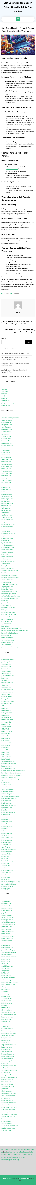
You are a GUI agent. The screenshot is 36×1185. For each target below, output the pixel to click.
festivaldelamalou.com (8, 922)
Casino (14, 293)
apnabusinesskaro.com (8, 1128)
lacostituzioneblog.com (8, 861)
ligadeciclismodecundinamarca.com (11, 628)
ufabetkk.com (5, 1008)
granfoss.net (5, 1089)
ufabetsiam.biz (5, 715)
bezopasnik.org (6, 1040)
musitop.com (5, 856)
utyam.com (4, 859)
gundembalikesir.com (7, 676)
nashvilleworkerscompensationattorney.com (14, 631)
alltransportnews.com (7, 761)
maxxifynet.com (6, 439)
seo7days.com (5, 1026)
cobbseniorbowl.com (7, 792)
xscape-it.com (5, 787)
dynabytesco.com (6, 515)
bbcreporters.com (6, 766)
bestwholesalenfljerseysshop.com (11, 775)
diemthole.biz (5, 1005)
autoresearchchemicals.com (9, 1126)
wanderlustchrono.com (8, 545)
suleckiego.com (6, 1130)
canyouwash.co (6, 667)
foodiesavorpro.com (7, 529)
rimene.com (4, 1063)
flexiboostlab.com (6, 497)
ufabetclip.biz (5, 708)
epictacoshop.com (6, 1052)
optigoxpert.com (6, 483)
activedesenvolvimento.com (9, 584)
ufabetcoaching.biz (7, 638)
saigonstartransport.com (8, 1045)
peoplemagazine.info (7, 662)
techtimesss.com (6, 941)
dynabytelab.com (6, 429)
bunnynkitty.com (6, 1038)
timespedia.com (6, 1001)
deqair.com (4, 829)
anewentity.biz (5, 1022)
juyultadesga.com (6, 803)
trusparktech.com (6, 471)
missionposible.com (7, 1105)
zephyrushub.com (6, 425)
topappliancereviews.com (9, 1114)
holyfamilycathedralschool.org (10, 633)
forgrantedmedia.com (7, 931)
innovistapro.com (6, 494)
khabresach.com (6, 1121)
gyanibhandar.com (6, 704)
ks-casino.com (5, 819)
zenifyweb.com (5, 564)
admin (18, 312)
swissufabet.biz (6, 717)
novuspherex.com (6, 466)
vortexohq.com (5, 531)
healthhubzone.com (7, 683)
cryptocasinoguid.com (8, 768)
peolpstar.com (5, 934)
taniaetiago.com (6, 875)
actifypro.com (5, 487)
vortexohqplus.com (7, 499)
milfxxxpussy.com (6, 852)
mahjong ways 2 (16, 1155)
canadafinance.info (7, 1059)
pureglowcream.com (7, 1029)
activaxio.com (5, 513)
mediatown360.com (7, 1100)
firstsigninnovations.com (8, 924)
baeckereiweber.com (7, 660)
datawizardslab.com (7, 520)
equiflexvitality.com (7, 580)
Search (3, 338)
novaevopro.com (6, 469)
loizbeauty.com (5, 996)
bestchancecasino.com (8, 608)
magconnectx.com (6, 622)
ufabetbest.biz (5, 738)
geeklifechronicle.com (7, 524)
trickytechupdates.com (8, 1117)
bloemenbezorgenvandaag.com (10, 1031)
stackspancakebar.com (8, 1075)
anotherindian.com (7, 870)
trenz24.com (5, 992)
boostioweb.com (6, 422)
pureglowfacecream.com (8, 1015)
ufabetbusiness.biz (7, 720)
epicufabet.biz (5, 748)
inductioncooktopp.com (8, 615)
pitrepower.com (6, 1098)
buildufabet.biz (5, 759)
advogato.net (5, 971)
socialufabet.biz (6, 734)
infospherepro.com (7, 527)
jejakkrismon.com (6, 1003)
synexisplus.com (6, 434)
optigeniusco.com (6, 464)
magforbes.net (5, 959)
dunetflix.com (5, 847)
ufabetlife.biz (5, 729)
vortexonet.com (6, 436)
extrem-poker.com (6, 817)
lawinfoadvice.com (6, 840)
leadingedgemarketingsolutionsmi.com (13, 771)
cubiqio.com (5, 522)
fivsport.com (5, 836)
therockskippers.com (7, 1086)
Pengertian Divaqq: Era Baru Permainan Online (15, 353)
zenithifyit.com (5, 455)
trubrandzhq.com (6, 473)
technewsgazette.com (8, 1012)
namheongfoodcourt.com (9, 1077)
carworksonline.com (7, 938)
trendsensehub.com (7, 550)
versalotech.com (6, 506)
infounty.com (5, 810)
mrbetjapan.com (6, 1019)
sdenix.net (4, 964)
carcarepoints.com (6, 822)
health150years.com (7, 948)
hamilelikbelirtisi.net (7, 503)
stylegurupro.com (6, 517)
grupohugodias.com (7, 826)
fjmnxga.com (5, 1042)
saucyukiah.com (6, 901)
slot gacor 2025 (9, 1149)
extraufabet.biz (6, 727)
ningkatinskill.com (6, 833)
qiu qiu (3, 396)
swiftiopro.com (5, 501)
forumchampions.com (7, 918)
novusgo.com (5, 541)
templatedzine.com (7, 838)
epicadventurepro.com (8, 534)
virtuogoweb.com (6, 694)
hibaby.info (4, 601)
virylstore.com (5, 943)
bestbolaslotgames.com (8, 594)
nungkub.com (5, 868)
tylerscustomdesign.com (8, 936)
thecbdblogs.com (6, 1124)
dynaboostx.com (6, 490)
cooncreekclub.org (7, 911)
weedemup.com (6, 605)
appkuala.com (5, 1024)
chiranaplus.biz (5, 1073)
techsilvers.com (6, 831)
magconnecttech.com (7, 561)
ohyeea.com (5, 863)
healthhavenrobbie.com (8, 573)
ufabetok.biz (5, 752)
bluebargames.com (7, 920)
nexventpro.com (6, 478)
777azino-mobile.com (7, 789)
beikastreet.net (6, 904)
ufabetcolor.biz (5, 724)
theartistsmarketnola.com (9, 1070)
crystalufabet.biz (6, 750)
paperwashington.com (8, 603)
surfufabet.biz (5, 736)
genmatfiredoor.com (7, 568)
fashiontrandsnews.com (8, 764)
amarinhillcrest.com (7, 966)
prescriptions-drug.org (8, 950)
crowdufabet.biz (6, 757)
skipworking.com (6, 994)
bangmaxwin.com (6, 1047)
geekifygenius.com (7, 557)
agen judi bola (18, 1149)
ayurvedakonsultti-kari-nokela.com (11, 780)
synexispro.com (6, 624)
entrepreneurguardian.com (9, 598)
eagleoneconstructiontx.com (10, 578)
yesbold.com (5, 680)
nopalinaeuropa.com (7, 886)
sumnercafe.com (6, 845)
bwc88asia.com (5, 815)
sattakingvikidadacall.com (9, 591)
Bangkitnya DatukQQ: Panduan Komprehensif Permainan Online (15, 365)
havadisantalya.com (7, 669)
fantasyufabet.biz (6, 713)
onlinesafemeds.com (7, 701)
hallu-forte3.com (6, 1082)
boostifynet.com (6, 476)
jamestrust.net (5, 989)
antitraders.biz (5, 782)
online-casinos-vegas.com (9, 1107)
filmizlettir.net (5, 906)
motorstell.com (5, 945)
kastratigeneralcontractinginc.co (11, 773)
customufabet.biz (6, 743)
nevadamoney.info (6, 1061)
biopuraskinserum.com (8, 1054)
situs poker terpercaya (18, 1157)
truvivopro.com (5, 448)
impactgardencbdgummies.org (10, 882)
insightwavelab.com (7, 536)
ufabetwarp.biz (5, 706)
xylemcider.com (6, 873)
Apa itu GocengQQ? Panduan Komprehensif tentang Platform (14, 371)
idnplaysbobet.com (7, 589)
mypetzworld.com (6, 808)
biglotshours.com (6, 697)
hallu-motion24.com (7, 1084)
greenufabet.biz (6, 722)
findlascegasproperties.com (9, 571)
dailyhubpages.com (7, 587)
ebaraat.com (5, 685)
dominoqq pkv (5, 401)
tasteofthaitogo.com (7, 1036)
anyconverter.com (6, 999)
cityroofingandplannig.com (9, 798)
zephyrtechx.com (6, 480)
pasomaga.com (5, 880)
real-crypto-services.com (8, 805)
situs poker (4, 391)
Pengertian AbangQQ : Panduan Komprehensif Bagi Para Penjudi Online (15, 359)
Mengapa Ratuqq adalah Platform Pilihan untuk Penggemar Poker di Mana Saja (19, 330)
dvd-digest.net (5, 1068)
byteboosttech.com (7, 690)
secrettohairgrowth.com (8, 1033)
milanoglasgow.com (7, 1080)
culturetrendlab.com (7, 547)
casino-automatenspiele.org (9, 982)
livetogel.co (4, 566)
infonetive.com (5, 1049)
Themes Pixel (15, 1179)
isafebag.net (5, 973)
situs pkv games (24, 1152)
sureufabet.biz (5, 741)
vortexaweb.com (6, 462)
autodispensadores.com (8, 612)
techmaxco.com (6, 508)
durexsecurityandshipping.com (10, 796)
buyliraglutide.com (6, 699)
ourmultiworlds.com (7, 908)
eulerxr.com (4, 554)
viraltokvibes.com (6, 955)
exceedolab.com (6, 510)
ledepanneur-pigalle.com (8, 1066)
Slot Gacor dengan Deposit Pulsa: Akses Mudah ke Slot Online (18, 7)
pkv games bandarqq (7, 403)
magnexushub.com (7, 692)
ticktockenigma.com (7, 552)
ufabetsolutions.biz (7, 731)
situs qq (8, 1155)
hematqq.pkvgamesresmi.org (10, 1160)
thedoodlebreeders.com (8, 824)
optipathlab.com (6, 427)
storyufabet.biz (6, 745)
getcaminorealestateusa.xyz (9, 647)
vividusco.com (5, 450)
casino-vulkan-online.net (8, 1096)
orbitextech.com (6, 559)
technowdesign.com (7, 794)
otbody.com (4, 987)
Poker (17, 293)
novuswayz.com (6, 485)
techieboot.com (6, 673)
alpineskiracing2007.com (8, 1093)
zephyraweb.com (6, 459)
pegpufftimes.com (6, 913)
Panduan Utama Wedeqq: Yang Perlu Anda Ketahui (16, 376)
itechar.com (4, 678)
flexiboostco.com (6, 420)
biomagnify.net (5, 889)
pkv (2, 1149)
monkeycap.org (6, 961)
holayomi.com (5, 626)
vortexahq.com (5, 453)
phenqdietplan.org (6, 842)
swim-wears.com (6, 929)
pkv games (27, 1149)
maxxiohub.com (6, 457)
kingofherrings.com (7, 1017)
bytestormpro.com (7, 543)
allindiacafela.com (6, 1091)
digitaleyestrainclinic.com (9, 1103)
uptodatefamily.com (7, 854)
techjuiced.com (6, 687)
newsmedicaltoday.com (8, 617)
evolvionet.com (6, 432)
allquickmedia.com (6, 1010)
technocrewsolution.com (8, 952)
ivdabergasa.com (6, 801)
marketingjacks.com (7, 1112)
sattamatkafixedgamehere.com (10, 596)
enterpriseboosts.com (8, 978)
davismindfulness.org (7, 640)
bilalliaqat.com (5, 610)
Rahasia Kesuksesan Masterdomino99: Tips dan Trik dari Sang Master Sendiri (17, 322)
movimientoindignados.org (9, 849)
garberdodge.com (6, 927)
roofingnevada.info (7, 619)
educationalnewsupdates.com (10, 418)
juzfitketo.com (5, 877)
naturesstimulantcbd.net (8, 884)
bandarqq (4, 394)
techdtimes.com (6, 671)
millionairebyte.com (7, 642)
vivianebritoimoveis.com (8, 957)
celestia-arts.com (6, 915)
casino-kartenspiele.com (8, 980)
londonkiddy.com (6, 635)
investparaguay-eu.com (8, 812)
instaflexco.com (6, 492)
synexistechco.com (7, 446)
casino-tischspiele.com (8, 985)
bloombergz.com (6, 975)
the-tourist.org (5, 968)
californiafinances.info (7, 1056)
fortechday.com (6, 645)
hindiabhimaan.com (7, 1119)
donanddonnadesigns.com (9, 575)
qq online (4, 389)
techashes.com (6, 664)
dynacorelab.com (6, 443)
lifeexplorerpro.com (7, 538)
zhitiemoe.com (5, 866)
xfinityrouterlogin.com (8, 1110)
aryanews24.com (6, 785)
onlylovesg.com (6, 582)
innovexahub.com (6, 441)
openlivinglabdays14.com (8, 778)
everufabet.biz (5, 755)
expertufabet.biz (6, 711)
